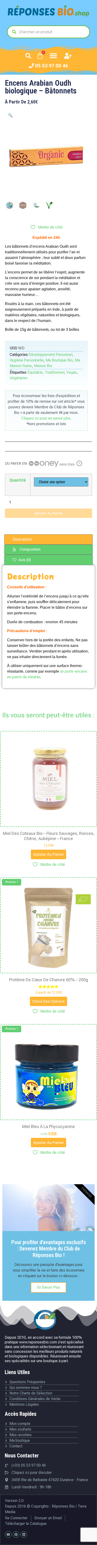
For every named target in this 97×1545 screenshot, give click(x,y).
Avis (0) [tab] (24, 560)
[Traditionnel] (23, 205)
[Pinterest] (16, 1534)
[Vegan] (36, 205)
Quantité (17, 480)
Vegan (71, 372)
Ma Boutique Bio (59, 360)
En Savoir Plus (48, 1287)
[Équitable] (9, 205)
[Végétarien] (49, 205)
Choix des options (48, 1001)
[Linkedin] (23, 1534)
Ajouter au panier (49, 513)
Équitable (35, 372)
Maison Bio (43, 366)
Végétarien (19, 378)
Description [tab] (22, 539)
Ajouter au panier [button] (48, 854)
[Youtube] (8, 1534)
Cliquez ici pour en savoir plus (45, 418)
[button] (28, 55)
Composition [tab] (30, 549)
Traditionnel (54, 372)
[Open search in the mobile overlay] (48, 32)
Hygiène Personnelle (27, 360)
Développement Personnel (50, 354)
